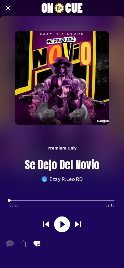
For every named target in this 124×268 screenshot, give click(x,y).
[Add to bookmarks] (37, 243)
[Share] (23, 243)
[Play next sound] (78, 224)
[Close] (8, 8)
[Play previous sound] (46, 224)
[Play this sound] (62, 224)
